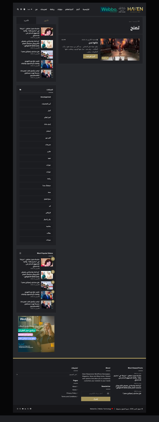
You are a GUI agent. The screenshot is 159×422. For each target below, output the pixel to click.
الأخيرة (26, 20)
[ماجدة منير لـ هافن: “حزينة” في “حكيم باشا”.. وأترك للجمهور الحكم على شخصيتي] (47, 31)
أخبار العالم (69, 9)
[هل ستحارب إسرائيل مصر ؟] (47, 54)
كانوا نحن (93, 43)
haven (94, 40)
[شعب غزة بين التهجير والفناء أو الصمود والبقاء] (47, 64)
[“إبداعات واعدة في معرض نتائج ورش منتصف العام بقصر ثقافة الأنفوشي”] (47, 44)
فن (36, 9)
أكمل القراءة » (90, 56)
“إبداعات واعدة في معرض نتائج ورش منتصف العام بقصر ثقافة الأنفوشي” (30, 43)
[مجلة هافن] (121, 9)
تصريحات (43, 9)
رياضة (52, 9)
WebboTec (93, 409)
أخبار (78, 9)
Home (74, 390)
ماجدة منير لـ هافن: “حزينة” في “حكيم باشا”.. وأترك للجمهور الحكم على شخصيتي (29, 32)
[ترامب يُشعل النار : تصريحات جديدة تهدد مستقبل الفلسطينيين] (47, 74)
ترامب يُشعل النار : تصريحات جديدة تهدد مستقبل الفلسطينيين (29, 73)
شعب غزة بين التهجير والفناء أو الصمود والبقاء (30, 62)
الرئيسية (86, 9)
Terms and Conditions (69, 396)
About (74, 386)
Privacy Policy (72, 393)
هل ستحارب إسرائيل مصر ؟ (30, 51)
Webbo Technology (104, 409)
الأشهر (46, 20)
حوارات (59, 9)
